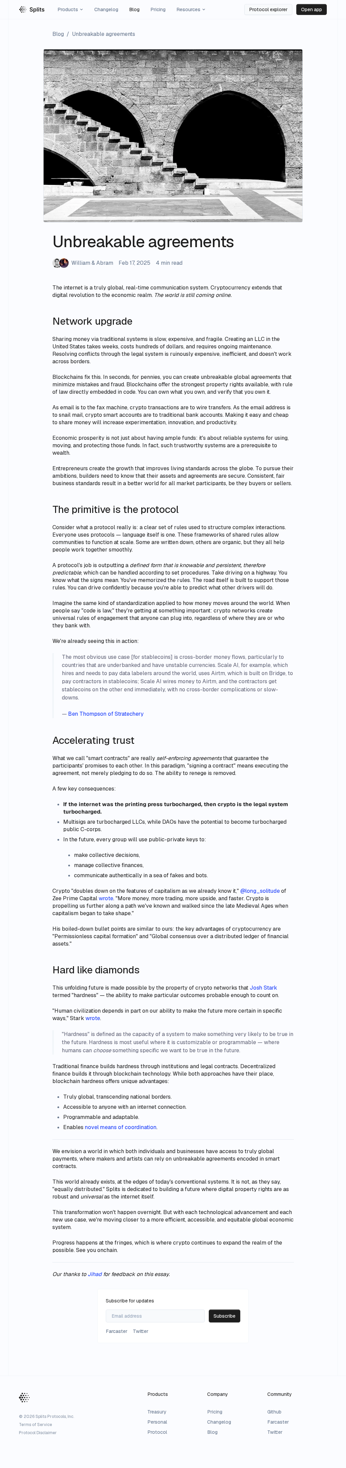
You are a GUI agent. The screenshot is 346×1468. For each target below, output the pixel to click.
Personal (157, 1422)
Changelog (106, 9)
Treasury (157, 1412)
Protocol (157, 1432)
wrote (92, 1018)
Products (67, 9)
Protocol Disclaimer (38, 1432)
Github (274, 1412)
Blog (134, 9)
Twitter (274, 1432)
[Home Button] (24, 1397)
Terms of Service (35, 1424)
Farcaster (278, 1422)
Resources (188, 9)
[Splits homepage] (32, 9)
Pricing (158, 9)
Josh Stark (263, 987)
